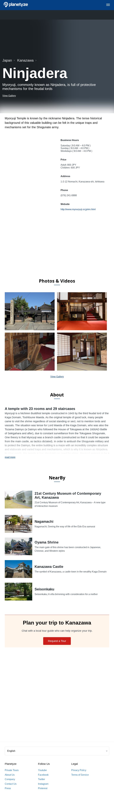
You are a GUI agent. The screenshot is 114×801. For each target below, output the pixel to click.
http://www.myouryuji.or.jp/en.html (78, 209)
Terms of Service (80, 775)
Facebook (43, 775)
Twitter (41, 779)
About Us (10, 775)
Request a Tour (57, 641)
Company (10, 779)
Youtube (42, 770)
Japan (7, 60)
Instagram (43, 784)
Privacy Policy (78, 770)
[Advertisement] (57, 251)
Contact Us (10, 784)
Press (8, 788)
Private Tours (12, 770)
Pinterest (42, 788)
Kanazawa (25, 60)
